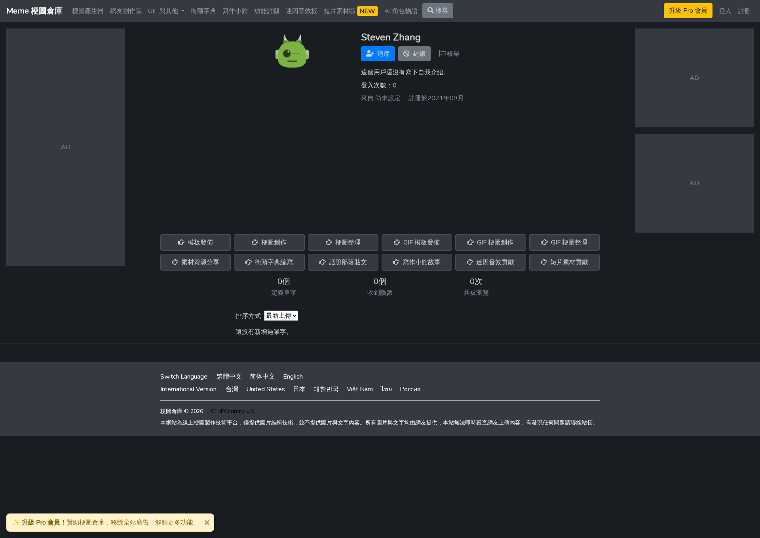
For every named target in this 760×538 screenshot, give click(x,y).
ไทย (386, 389)
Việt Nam (360, 389)
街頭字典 (203, 11)
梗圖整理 (347, 242)
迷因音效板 (301, 11)
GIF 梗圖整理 (568, 242)
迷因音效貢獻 (494, 262)
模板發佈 (199, 242)
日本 (299, 389)
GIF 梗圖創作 (494, 242)
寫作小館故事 (421, 262)
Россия (410, 389)
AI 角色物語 (401, 11)
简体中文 (262, 376)
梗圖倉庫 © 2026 (181, 411)
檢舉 (452, 53)
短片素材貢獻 (568, 262)
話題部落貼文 (347, 262)
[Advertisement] (380, 165)
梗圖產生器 (88, 11)
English (293, 376)
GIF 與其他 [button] (164, 11)
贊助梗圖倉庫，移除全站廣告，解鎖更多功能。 (106, 522)
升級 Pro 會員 (688, 10)
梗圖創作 (273, 242)
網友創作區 (126, 11)
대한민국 (326, 389)
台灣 (232, 389)
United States (265, 389)
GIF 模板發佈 (421, 242)
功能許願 (266, 11)
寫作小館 (235, 11)
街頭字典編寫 (273, 262)
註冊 (744, 11)
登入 (725, 11)
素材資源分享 (199, 262)
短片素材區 (349, 11)
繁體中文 (229, 376)
